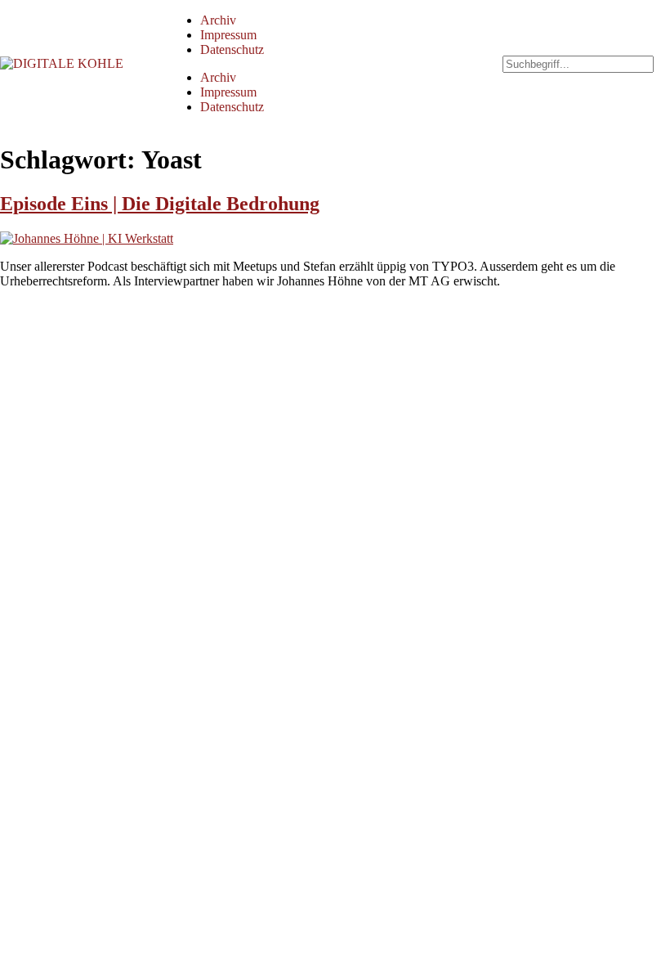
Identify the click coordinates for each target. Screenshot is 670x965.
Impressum (228, 35)
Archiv (218, 20)
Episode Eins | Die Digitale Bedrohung (159, 203)
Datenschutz (232, 49)
